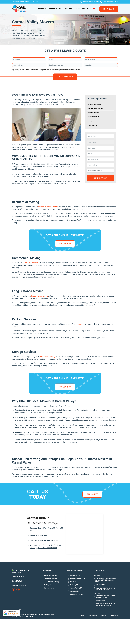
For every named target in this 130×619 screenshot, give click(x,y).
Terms (83, 615)
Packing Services (93, 112)
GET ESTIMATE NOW (65, 77)
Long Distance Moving (95, 108)
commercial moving (30, 263)
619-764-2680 (65, 244)
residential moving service (48, 207)
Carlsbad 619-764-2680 (110, 1)
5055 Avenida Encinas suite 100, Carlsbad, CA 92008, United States (106, 580)
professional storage (48, 357)
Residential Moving (94, 117)
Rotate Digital (28, 616)
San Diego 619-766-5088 (91, 1)
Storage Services (93, 121)
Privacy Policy (93, 615)
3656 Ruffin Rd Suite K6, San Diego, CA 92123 (105, 596)
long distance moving (39, 296)
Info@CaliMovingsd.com (46, 540)
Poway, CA (74, 582)
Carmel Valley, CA (76, 588)
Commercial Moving (94, 104)
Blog (78, 9)
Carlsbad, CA (74, 591)
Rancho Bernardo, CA (77, 578)
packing (81, 324)
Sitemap (104, 615)
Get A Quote (108, 9)
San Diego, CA (75, 575)
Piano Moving (92, 125)
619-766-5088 (100, 600)
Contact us (86, 9)
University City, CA (76, 594)
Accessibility (114, 615)
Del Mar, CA (74, 585)
